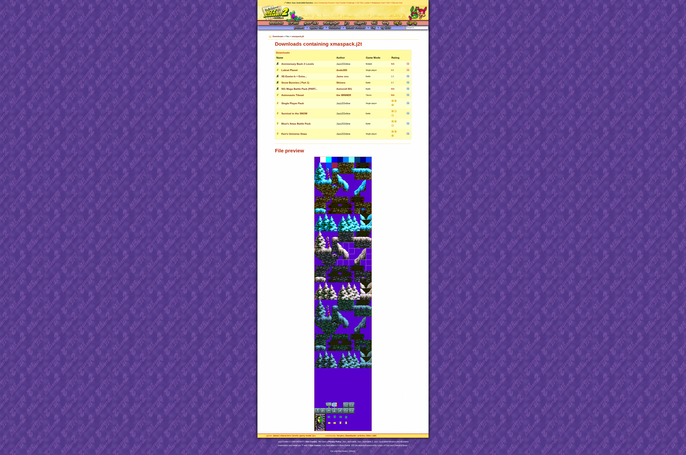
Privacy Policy (334, 442)
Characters (285, 436)
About (276, 436)
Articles (361, 436)
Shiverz (340, 82)
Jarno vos (342, 76)
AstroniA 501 (344, 88)
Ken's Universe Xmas (294, 133)
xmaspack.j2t (298, 36)
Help (385, 23)
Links (368, 436)
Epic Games (315, 445)
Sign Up (412, 23)
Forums (293, 23)
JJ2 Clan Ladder (363, 3)
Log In (398, 23)
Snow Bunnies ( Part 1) (295, 82)
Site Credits (311, 442)
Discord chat (397, 3)
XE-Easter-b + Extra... (294, 76)
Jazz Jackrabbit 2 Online (343, 13)
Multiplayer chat (378, 3)
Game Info (311, 23)
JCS (346, 23)
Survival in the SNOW (294, 113)
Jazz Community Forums (324, 3)
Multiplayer (331, 23)
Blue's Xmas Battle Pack (296, 123)
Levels (295, 436)
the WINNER (343, 95)
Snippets (360, 23)
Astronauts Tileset (292, 95)
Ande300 (341, 70)
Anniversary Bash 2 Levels (297, 63)
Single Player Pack (292, 103)
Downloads (276, 23)
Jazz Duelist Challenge (345, 3)
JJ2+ (388, 3)
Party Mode (305, 436)
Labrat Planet (289, 70)
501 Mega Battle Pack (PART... (299, 88)
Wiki (374, 23)
